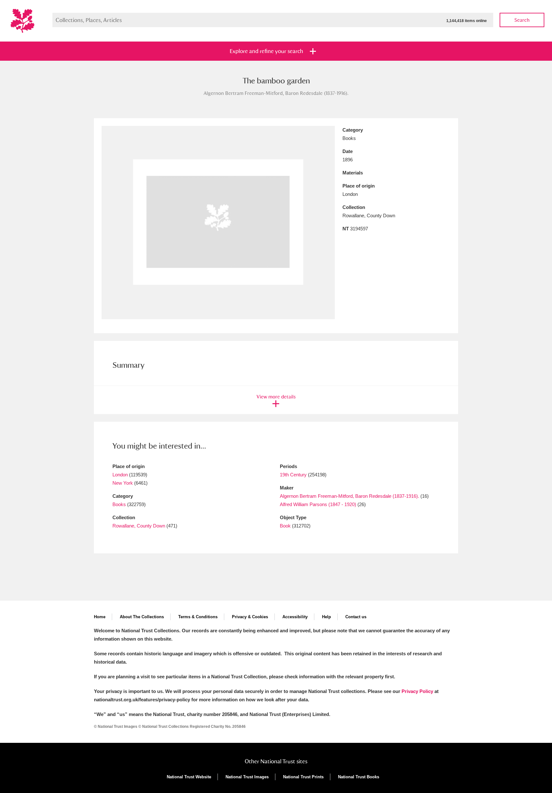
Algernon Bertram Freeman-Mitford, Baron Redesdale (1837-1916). (349, 496)
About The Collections (142, 616)
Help (326, 616)
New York (122, 483)
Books (119, 504)
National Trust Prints (303, 776)
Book (285, 525)
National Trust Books (358, 776)
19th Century (293, 474)
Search (522, 20)
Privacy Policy (417, 691)
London (120, 474)
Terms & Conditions (198, 616)
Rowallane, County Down (138, 525)
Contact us (355, 616)
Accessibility (295, 616)
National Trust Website (189, 776)
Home (99, 616)
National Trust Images (247, 776)
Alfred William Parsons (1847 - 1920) (318, 504)
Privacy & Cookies (250, 616)
